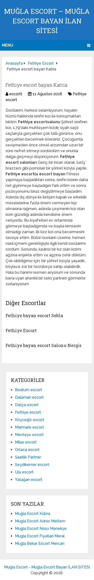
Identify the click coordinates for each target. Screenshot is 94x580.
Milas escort (26, 442)
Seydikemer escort (32, 464)
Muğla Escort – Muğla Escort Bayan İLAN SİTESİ (47, 21)
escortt (15, 94)
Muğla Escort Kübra (32, 513)
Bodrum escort (28, 390)
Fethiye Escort (21, 330)
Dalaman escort (29, 397)
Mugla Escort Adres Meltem (40, 521)
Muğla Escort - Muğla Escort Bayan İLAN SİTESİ (47, 567)
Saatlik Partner (28, 457)
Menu (7, 45)
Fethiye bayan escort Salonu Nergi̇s (43, 345)
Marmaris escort (29, 427)
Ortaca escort (27, 449)
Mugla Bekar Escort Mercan (39, 543)
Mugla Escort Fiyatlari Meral (40, 536)
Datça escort (27, 405)
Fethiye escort (28, 412)
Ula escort (24, 472)
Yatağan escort (28, 479)
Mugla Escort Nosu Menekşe (41, 528)
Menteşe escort (29, 434)
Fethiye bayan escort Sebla (34, 315)
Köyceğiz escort (29, 419)
